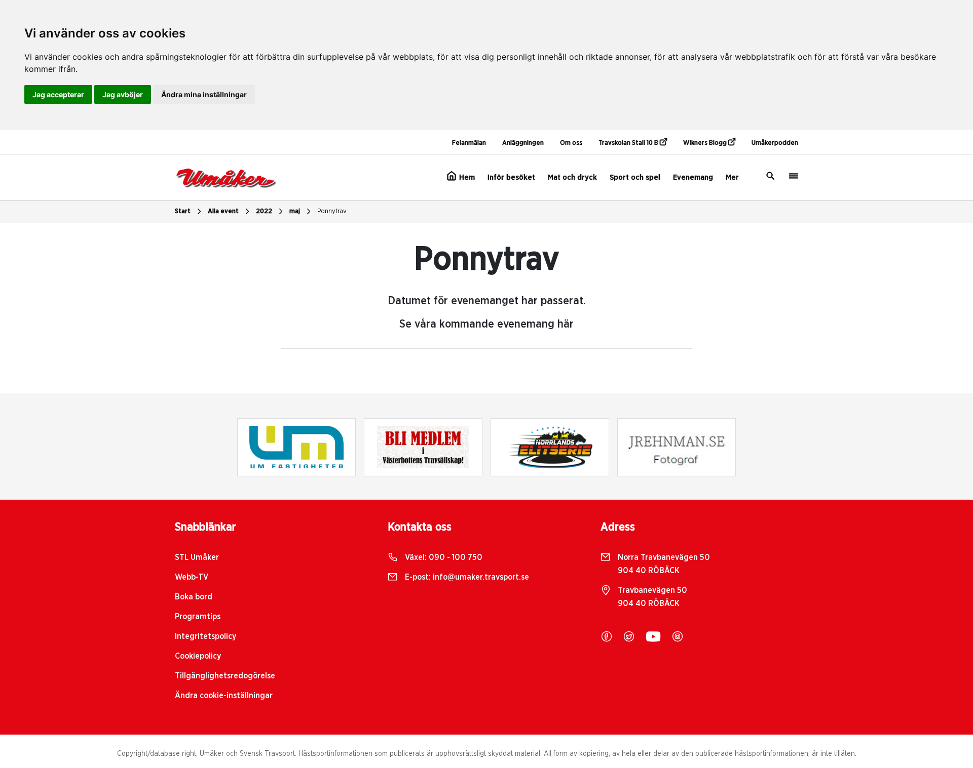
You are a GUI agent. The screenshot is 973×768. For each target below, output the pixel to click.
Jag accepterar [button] (58, 94)
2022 (264, 211)
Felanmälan (469, 143)
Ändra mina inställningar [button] (204, 94)
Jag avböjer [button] (122, 94)
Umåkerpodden (775, 143)
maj (294, 211)
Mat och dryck (572, 177)
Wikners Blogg (705, 143)
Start (183, 211)
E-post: (466, 577)
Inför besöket (511, 177)
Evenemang (693, 177)
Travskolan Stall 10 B (629, 143)
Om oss (571, 143)
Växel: (442, 557)
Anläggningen (523, 143)
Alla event (223, 211)
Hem (466, 177)
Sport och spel (635, 177)
